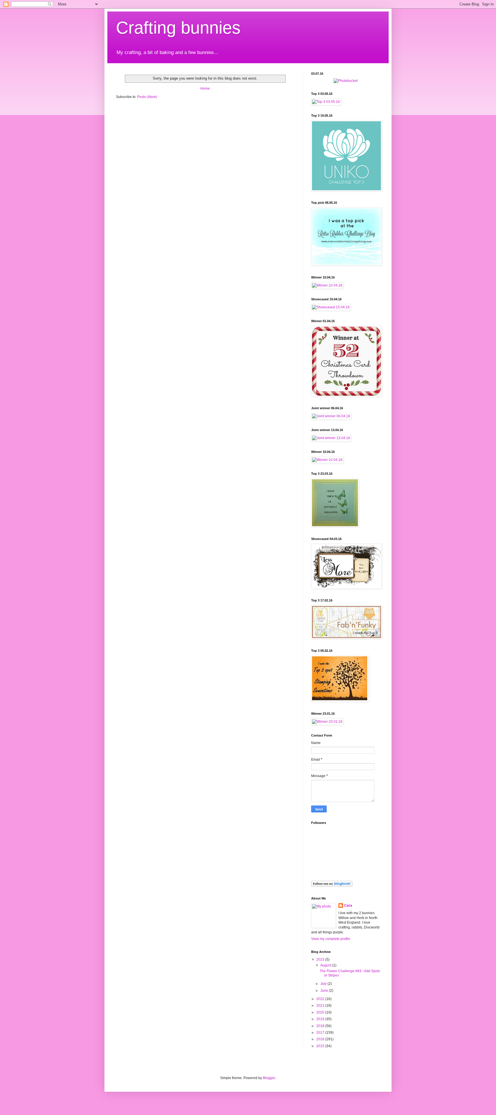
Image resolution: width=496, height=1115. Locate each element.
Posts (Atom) (147, 97)
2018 (320, 1026)
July (324, 984)
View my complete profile (330, 939)
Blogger (269, 1078)
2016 (320, 1039)
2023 (320, 960)
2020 (320, 1012)
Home (205, 88)
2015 (320, 1046)
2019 (320, 1019)
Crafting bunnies (178, 27)
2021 (320, 1005)
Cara (348, 905)
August (326, 965)
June (324, 991)
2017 (320, 1033)
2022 (320, 999)
